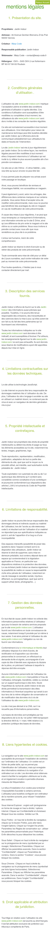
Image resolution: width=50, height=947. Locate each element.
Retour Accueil (42, 2)
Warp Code (17, 43)
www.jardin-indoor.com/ (29, 103)
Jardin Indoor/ (14, 147)
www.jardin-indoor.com (21, 627)
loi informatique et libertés (31, 647)
